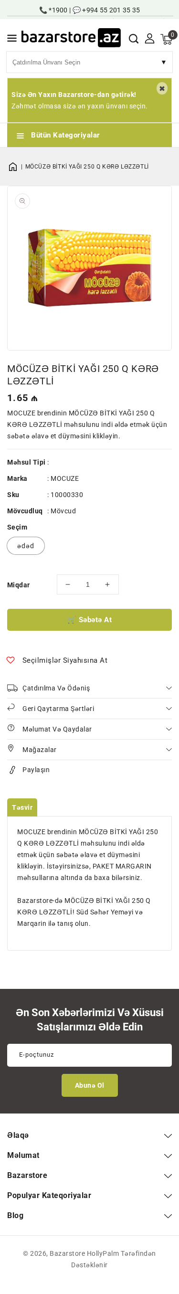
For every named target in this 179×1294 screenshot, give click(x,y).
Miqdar (18, 585)
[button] (12, 39)
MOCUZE (65, 478)
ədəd (25, 546)
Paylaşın (36, 770)
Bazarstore (67, 1253)
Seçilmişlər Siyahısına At (65, 660)
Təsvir (22, 807)
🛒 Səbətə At (89, 619)
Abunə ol (90, 1085)
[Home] (16, 166)
